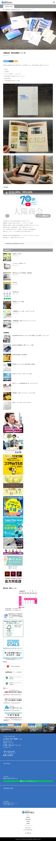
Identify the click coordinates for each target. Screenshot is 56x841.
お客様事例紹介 (28, 819)
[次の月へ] (35, 591)
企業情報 (28, 821)
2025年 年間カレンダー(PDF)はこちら (13, 608)
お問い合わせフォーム (12, 745)
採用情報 (28, 823)
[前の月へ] (30, 591)
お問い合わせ (28, 827)
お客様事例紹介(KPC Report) (18, 243)
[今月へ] (33, 591)
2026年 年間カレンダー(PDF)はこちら (13, 610)
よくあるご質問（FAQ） (28, 829)
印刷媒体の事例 (9, 6)
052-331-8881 (11, 738)
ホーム (28, 815)
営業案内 (28, 817)
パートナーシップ (28, 825)
